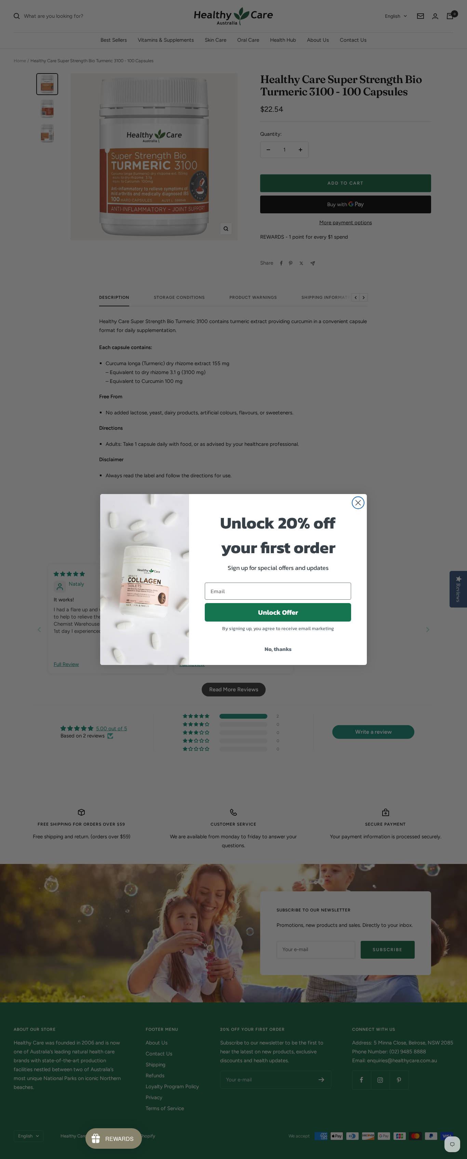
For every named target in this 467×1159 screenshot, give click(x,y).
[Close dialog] (358, 503)
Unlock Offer (278, 612)
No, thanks (278, 649)
